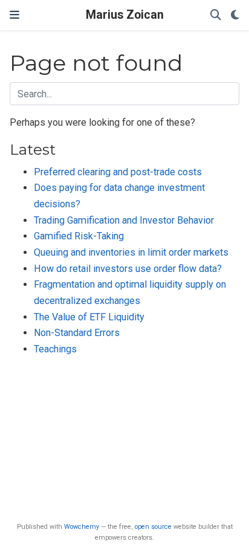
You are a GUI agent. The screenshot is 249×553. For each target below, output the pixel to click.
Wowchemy (81, 527)
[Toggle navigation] (14, 15)
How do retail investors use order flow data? (128, 268)
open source (153, 527)
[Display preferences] (235, 15)
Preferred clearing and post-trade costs (118, 172)
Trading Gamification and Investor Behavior (124, 220)
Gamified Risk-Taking (79, 236)
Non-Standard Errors (77, 332)
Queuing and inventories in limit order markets (131, 252)
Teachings (55, 349)
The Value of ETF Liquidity (89, 317)
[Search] (215, 15)
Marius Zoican (125, 15)
